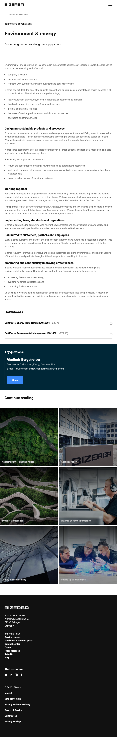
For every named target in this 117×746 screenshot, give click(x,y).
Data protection (13, 698)
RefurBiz (9, 654)
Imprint (8, 692)
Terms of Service (13, 710)
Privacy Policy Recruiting (17, 704)
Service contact (13, 637)
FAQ (7, 657)
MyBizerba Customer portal (19, 640)
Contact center (12, 643)
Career (8, 647)
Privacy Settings (13, 721)
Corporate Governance (18, 14)
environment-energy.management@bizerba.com (40, 368)
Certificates (11, 715)
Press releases (12, 650)
